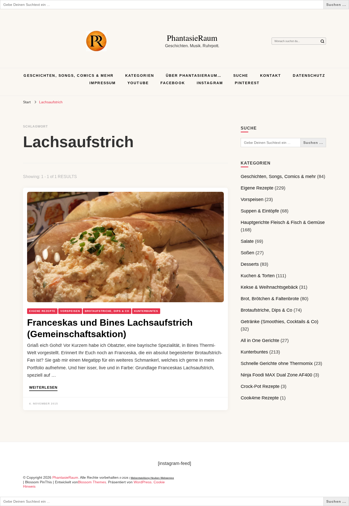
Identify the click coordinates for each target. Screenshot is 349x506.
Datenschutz (309, 75)
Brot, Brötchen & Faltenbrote (270, 298)
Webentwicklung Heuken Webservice (152, 477)
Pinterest (247, 83)
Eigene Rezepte (42, 311)
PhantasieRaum (192, 37)
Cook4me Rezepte (260, 397)
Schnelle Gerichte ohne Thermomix (277, 363)
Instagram (210, 83)
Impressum (102, 83)
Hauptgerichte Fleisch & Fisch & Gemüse (283, 222)
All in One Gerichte (260, 340)
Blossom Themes (92, 482)
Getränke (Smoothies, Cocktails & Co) (279, 321)
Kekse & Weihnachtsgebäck (269, 287)
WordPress (143, 482)
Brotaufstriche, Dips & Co (107, 311)
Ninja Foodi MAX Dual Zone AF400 (276, 374)
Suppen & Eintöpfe (260, 210)
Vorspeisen (70, 311)
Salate (247, 241)
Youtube (138, 83)
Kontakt (270, 75)
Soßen (247, 252)
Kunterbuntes (146, 311)
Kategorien (139, 75)
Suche (240, 75)
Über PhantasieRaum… (194, 75)
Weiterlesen (43, 387)
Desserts (250, 264)
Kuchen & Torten (258, 275)
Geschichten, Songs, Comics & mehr (68, 75)
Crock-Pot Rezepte (260, 386)
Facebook (172, 83)
